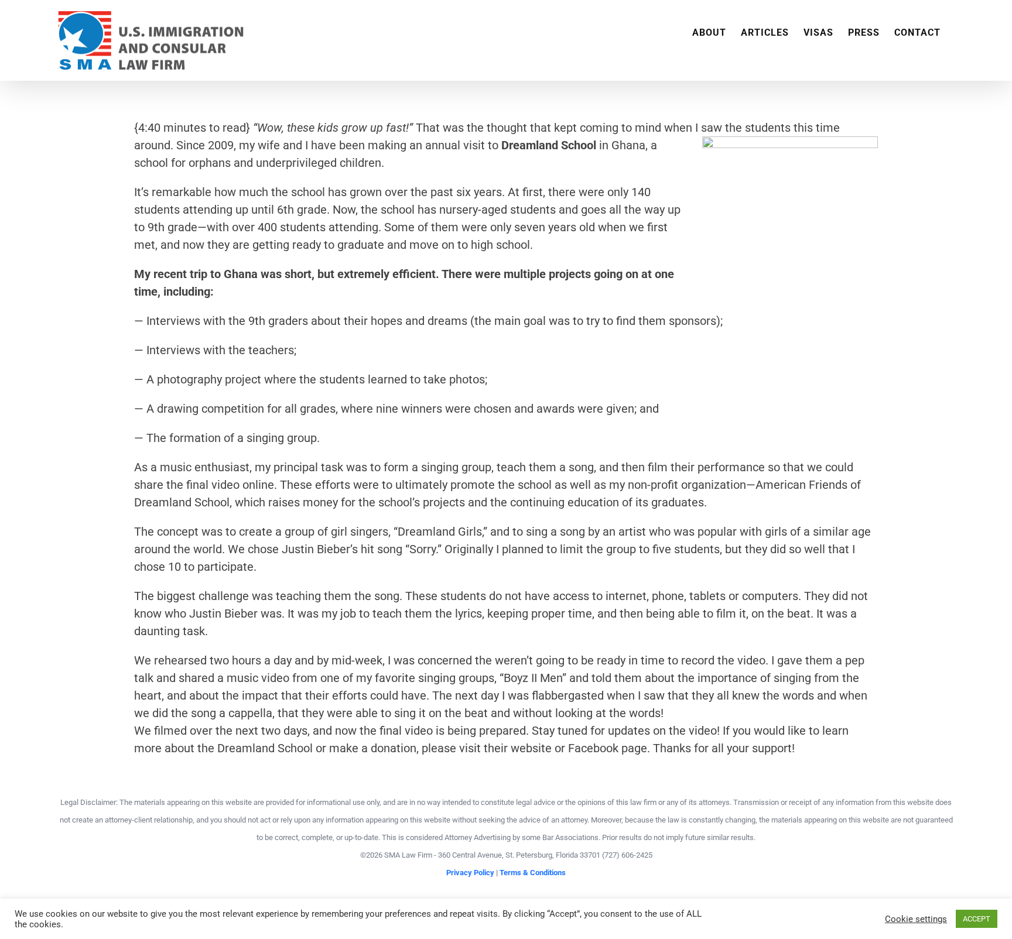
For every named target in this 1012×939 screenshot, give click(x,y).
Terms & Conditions (533, 872)
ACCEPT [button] (976, 918)
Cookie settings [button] (916, 919)
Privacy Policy (470, 872)
